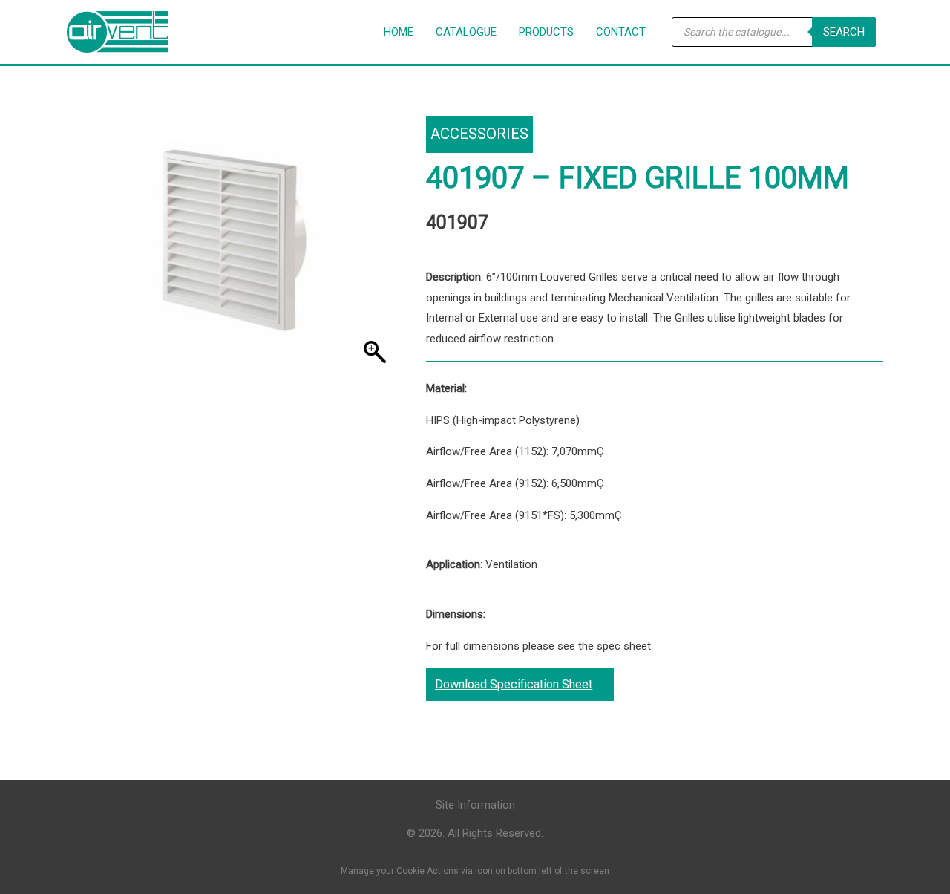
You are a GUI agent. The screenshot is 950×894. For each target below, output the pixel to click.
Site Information (475, 805)
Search (844, 32)
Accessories (479, 134)
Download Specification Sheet (513, 684)
